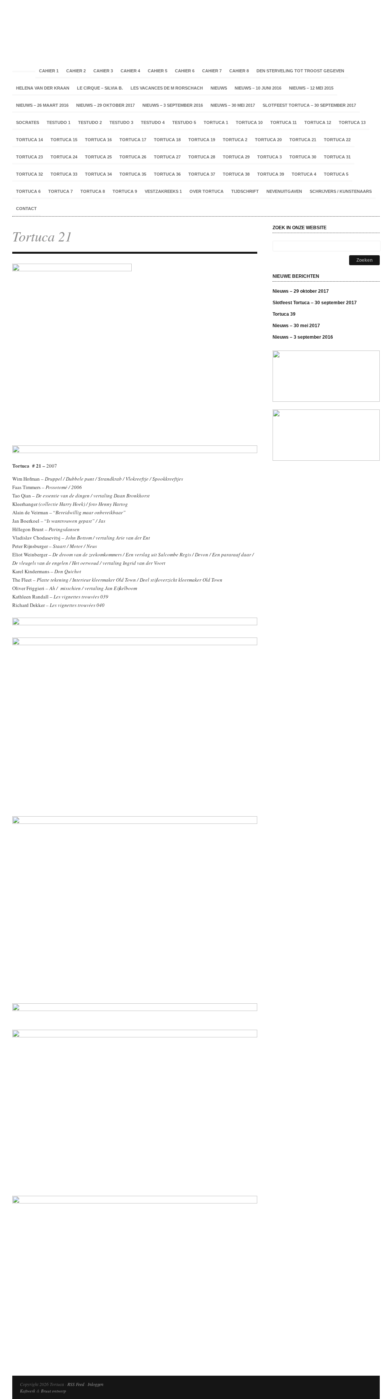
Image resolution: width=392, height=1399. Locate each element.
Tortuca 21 (302, 139)
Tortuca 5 (336, 174)
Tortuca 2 (235, 139)
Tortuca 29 (236, 157)
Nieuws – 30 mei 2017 (233, 105)
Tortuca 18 (167, 139)
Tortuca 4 (304, 174)
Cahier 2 (76, 70)
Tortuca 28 (201, 157)
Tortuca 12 (317, 122)
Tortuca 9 (125, 191)
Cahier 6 (184, 70)
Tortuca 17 (132, 139)
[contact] (326, 399)
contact (26, 208)
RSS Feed (75, 1384)
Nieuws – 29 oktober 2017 (105, 105)
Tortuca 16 (98, 139)
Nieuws (219, 88)
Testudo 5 (184, 122)
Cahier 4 (130, 70)
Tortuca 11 (283, 122)
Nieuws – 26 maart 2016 (42, 105)
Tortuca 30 (302, 157)
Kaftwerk (27, 1391)
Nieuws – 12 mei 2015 (311, 88)
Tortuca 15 (64, 139)
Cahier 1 (49, 70)
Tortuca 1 (216, 122)
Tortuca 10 (249, 122)
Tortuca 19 (201, 139)
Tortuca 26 (132, 157)
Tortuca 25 (98, 157)
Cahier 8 (239, 70)
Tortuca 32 (29, 174)
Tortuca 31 (337, 157)
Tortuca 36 (167, 174)
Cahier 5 (157, 70)
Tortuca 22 (337, 139)
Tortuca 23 (29, 157)
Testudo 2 (90, 122)
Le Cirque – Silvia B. (100, 88)
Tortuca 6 (28, 191)
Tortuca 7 (60, 191)
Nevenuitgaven (284, 191)
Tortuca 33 (64, 174)
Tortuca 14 (29, 139)
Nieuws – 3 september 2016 (172, 105)
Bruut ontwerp (53, 1391)
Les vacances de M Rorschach (167, 88)
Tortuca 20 (268, 139)
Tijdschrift (245, 191)
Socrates (27, 122)
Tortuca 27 (167, 157)
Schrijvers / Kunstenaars (341, 191)
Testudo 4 (153, 122)
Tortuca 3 (269, 157)
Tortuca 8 (92, 191)
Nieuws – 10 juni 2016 (258, 88)
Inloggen (95, 1384)
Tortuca (196, 27)
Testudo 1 (58, 122)
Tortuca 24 (64, 157)
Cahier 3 (103, 70)
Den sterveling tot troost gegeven (300, 70)
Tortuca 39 (270, 174)
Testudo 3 (121, 122)
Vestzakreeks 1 (163, 191)
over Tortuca (206, 191)
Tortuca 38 (236, 174)
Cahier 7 (212, 70)
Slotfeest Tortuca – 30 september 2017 (309, 105)
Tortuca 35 (132, 174)
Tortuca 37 (201, 174)
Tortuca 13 (352, 122)
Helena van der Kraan (42, 88)
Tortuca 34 (98, 174)
